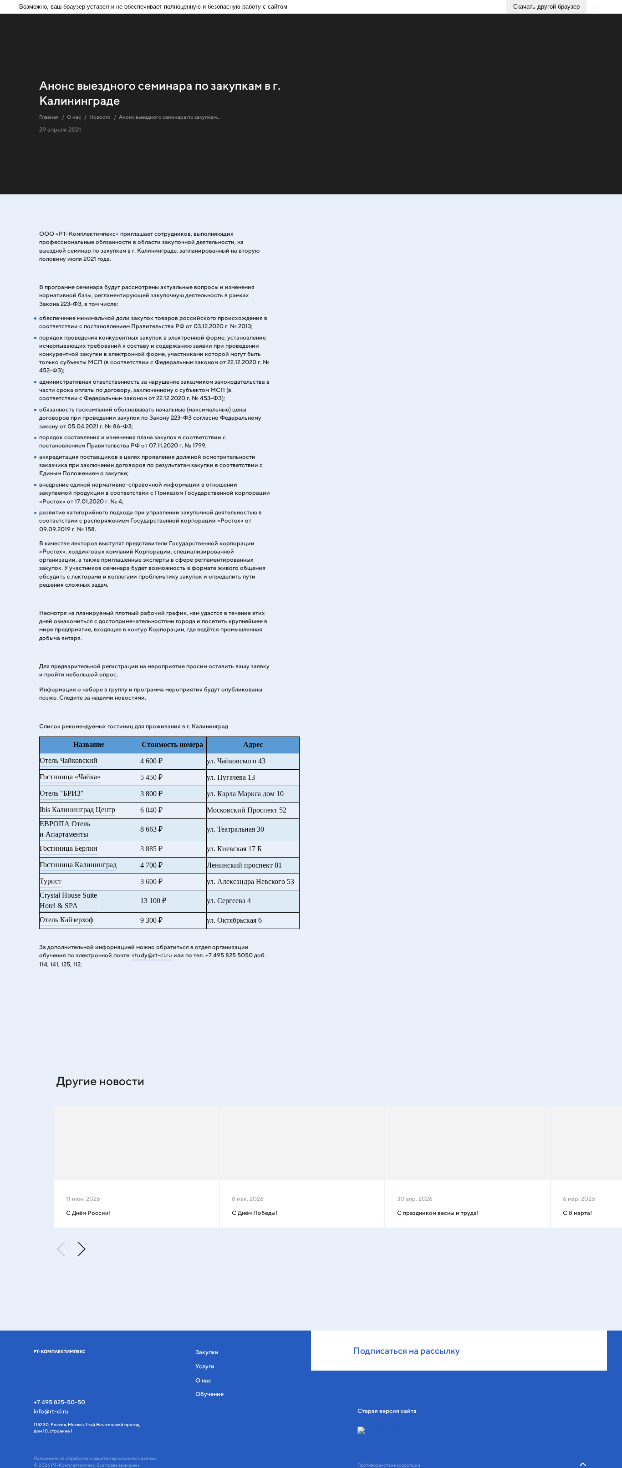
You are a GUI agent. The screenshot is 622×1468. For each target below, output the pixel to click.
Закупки (208, 32)
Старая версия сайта (387, 1410)
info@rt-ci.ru (51, 1411)
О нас (286, 32)
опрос (108, 674)
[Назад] (61, 1249)
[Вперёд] (81, 1249)
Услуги (249, 32)
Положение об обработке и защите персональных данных (95, 1458)
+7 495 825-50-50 (59, 1402)
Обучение (329, 32)
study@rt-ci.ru (152, 955)
